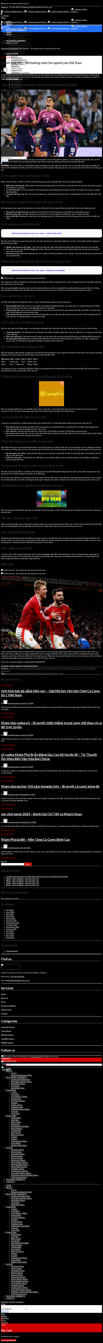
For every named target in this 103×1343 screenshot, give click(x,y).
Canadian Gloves (7, 1039)
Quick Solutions (36, 1056)
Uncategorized (11, 48)
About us (4, 998)
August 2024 (11, 929)
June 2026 (10, 912)
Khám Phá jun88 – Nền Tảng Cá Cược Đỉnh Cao (35, 840)
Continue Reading (8, 713)
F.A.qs (3, 1002)
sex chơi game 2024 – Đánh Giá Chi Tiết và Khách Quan (41, 814)
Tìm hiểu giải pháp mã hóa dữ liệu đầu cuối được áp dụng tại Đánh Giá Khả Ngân (37, 876)
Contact (4, 1013)
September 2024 (12, 927)
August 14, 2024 (26, 703)
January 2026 (11, 921)
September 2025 (12, 923)
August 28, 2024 (26, 735)
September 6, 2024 (27, 794)
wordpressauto (14, 71)
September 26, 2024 (28, 822)
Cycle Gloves (6, 1031)
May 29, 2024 (25, 71)
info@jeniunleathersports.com (18, 980)
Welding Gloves (7, 1042)
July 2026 (9, 910)
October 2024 (11, 925)
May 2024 (10, 935)
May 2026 (10, 914)
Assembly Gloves (8, 1027)
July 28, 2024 (25, 848)
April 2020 (10, 938)
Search (4, 861)
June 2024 (10, 933)
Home (3, 48)
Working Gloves (7, 1035)
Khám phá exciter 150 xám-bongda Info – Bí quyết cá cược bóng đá (50, 786)
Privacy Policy (6, 1009)
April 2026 (10, 916)
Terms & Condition (8, 1006)
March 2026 (10, 918)
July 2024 (9, 931)
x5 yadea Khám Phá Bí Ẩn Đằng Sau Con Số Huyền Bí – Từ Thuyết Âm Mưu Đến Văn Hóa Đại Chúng (49, 757)
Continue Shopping (8, 1340)
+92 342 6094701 (17, 976)
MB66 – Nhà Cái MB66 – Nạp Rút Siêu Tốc (22, 879)
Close (3, 1304)
